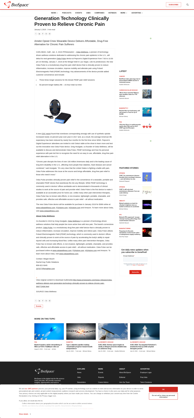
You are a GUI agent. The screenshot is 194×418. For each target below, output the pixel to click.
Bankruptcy (123, 108)
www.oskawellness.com (45, 208)
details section (87, 409)
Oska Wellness (82, 52)
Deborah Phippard (124, 181)
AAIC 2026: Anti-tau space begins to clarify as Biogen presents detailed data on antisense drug (112, 346)
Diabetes (69, 342)
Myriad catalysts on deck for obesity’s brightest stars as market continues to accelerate (129, 204)
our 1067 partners (31, 388)
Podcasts (66, 13)
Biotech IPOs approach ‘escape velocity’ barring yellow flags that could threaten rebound (129, 218)
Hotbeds (112, 13)
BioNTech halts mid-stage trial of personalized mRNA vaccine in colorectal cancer (129, 80)
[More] (57, 13)
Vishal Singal (123, 195)
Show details (23, 414)
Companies (99, 13)
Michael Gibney (123, 116)
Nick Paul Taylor (123, 236)
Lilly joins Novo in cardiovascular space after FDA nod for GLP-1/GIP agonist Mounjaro (130, 126)
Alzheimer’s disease (105, 342)
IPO (120, 214)
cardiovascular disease (128, 90)
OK (163, 389)
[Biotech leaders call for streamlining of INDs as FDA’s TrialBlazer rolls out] (49, 331)
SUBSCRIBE (173, 5)
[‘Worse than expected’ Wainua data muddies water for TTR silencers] (147, 94)
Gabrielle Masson (124, 98)
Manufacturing (125, 228)
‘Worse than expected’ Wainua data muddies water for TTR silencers (129, 94)
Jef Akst (54, 349)
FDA (120, 122)
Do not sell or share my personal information (163, 396)
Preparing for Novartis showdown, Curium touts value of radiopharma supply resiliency (129, 232)
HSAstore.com (74, 208)
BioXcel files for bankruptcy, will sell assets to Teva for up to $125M (129, 112)
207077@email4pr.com (45, 269)
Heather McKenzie (124, 84)
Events (78, 13)
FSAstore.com (62, 208)
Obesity (122, 201)
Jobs (88, 13)
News (53, 13)
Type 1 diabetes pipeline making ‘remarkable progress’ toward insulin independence (79, 346)
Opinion (122, 173)
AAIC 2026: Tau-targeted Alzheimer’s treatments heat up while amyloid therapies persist (143, 346)
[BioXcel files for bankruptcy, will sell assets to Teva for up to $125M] (147, 112)
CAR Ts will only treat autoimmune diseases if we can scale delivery (129, 191)
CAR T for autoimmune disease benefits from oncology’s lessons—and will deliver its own (130, 177)
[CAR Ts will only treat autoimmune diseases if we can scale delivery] (147, 190)
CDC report (46, 134)
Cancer (122, 76)
